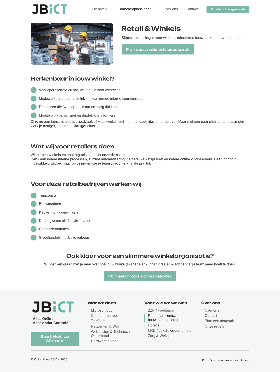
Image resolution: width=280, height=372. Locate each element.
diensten (118, 155)
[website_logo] (49, 5)
